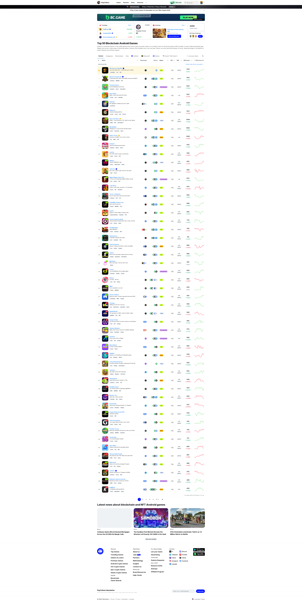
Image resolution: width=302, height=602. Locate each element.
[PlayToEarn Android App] (199, 550)
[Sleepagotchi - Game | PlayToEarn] (105, 380)
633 (138, 33)
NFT (179, 102)
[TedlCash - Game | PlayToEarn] (105, 170)
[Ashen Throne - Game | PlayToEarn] (105, 137)
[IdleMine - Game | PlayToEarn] (105, 355)
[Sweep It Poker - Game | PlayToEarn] (105, 321)
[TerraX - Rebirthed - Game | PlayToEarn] (105, 196)
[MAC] (153, 397)
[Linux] (153, 280)
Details (171, 6)
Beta (161, 112)
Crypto (179, 70)
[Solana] (146, 70)
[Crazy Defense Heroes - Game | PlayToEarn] (105, 363)
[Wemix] (146, 288)
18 (162, 499)
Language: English (199, 599)
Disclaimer (125, 599)
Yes (172, 70)
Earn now (178, 2)
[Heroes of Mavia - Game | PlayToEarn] (105, 296)
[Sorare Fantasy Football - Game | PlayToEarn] (105, 221)
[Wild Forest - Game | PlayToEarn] (105, 464)
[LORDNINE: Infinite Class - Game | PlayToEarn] (105, 204)
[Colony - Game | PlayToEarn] (105, 271)
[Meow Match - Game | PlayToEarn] (105, 347)
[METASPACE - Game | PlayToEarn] (105, 129)
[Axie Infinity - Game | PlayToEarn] (105, 95)
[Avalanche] (143, 230)
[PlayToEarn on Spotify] (199, 554)
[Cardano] (146, 162)
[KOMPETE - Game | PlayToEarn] (105, 489)
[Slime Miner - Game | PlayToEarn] (105, 447)
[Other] (143, 104)
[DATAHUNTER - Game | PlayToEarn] (105, 313)
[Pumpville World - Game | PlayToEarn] (105, 87)
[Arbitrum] (144, 104)
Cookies (131, 599)
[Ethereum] (144, 95)
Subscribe (200, 591)
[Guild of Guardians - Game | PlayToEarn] (105, 422)
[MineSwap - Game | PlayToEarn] (105, 263)
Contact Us (137, 567)
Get (200, 36)
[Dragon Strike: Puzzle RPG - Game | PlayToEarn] (105, 414)
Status (161, 60)
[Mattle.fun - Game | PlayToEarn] (105, 112)
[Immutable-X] (146, 179)
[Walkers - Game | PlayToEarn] (105, 162)
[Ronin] (146, 95)
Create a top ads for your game (194, 64)
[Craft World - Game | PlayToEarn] (105, 187)
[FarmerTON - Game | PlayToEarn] (105, 405)
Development (163, 87)
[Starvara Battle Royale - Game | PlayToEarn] (105, 456)
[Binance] (146, 213)
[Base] (146, 137)
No (179, 95)
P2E (178, 60)
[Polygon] (146, 129)
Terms (112, 599)
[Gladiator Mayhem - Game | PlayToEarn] (105, 330)
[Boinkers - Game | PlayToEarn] (105, 145)
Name (103, 60)
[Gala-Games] (146, 322)
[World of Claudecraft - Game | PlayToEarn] (105, 78)
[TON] (146, 146)
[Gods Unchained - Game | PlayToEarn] (105, 246)
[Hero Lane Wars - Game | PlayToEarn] (105, 120)
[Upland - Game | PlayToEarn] (105, 254)
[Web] (156, 70)
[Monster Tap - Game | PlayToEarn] (105, 397)
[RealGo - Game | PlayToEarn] (105, 212)
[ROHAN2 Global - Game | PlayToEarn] (105, 388)
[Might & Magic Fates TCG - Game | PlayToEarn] (105, 179)
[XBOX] (155, 489)
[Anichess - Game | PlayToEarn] (105, 338)
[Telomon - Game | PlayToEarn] (105, 472)
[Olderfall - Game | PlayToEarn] (105, 103)
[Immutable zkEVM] (146, 422)
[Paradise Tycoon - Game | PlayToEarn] (105, 430)
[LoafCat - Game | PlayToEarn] (105, 154)
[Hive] (146, 238)
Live (161, 70)
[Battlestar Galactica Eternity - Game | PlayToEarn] (105, 481)
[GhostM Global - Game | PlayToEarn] (105, 229)
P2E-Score (187, 60)
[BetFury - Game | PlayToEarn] (105, 279)
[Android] (155, 79)
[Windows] (156, 79)
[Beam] (146, 330)
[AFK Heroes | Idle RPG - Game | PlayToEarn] (105, 70)
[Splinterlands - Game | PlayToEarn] (105, 238)
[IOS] (153, 79)
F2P (172, 60)
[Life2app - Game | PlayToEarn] (105, 305)
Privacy (118, 599)
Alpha (161, 120)
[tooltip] (203, 56)
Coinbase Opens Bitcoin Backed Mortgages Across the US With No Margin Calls (150, 10)
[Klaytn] (146, 204)
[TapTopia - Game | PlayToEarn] (105, 372)
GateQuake (139, 31)
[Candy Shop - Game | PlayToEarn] (105, 439)
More (129, 25)
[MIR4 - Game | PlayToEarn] (105, 288)
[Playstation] (155, 288)
